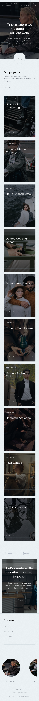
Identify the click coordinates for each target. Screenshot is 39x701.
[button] (32, 3)
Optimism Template (22, 696)
